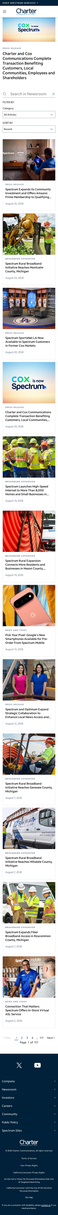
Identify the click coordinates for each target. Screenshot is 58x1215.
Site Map (29, 1197)
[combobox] (29, 114)
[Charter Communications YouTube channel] (38, 1065)
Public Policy (10, 1122)
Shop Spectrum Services (19, 3)
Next (50, 1037)
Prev (7, 1037)
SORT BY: (8, 122)
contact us (46, 1205)
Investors (8, 1097)
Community (9, 1114)
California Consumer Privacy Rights (29, 1172)
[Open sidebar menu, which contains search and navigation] (5, 11)
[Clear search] (53, 94)
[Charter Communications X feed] (19, 1065)
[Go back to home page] (29, 1143)
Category (8, 108)
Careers (7, 1106)
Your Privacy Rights (29, 1165)
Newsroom (9, 1089)
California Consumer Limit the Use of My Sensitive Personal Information (29, 1189)
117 (42, 1037)
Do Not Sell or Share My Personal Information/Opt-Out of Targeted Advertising (29, 1180)
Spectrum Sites (12, 1130)
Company (8, 1081)
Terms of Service (29, 1158)
